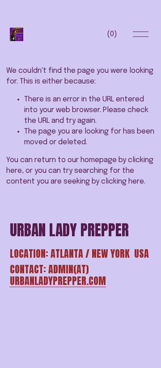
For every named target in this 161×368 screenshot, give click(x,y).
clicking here (122, 181)
